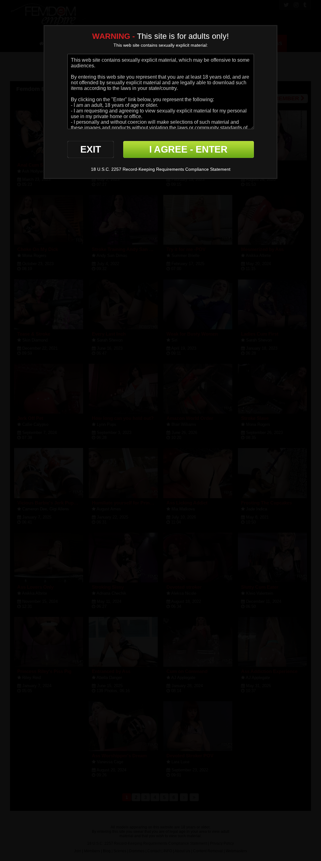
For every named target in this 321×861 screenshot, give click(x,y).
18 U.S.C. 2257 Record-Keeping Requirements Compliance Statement (160, 169)
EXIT (90, 149)
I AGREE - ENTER (188, 149)
